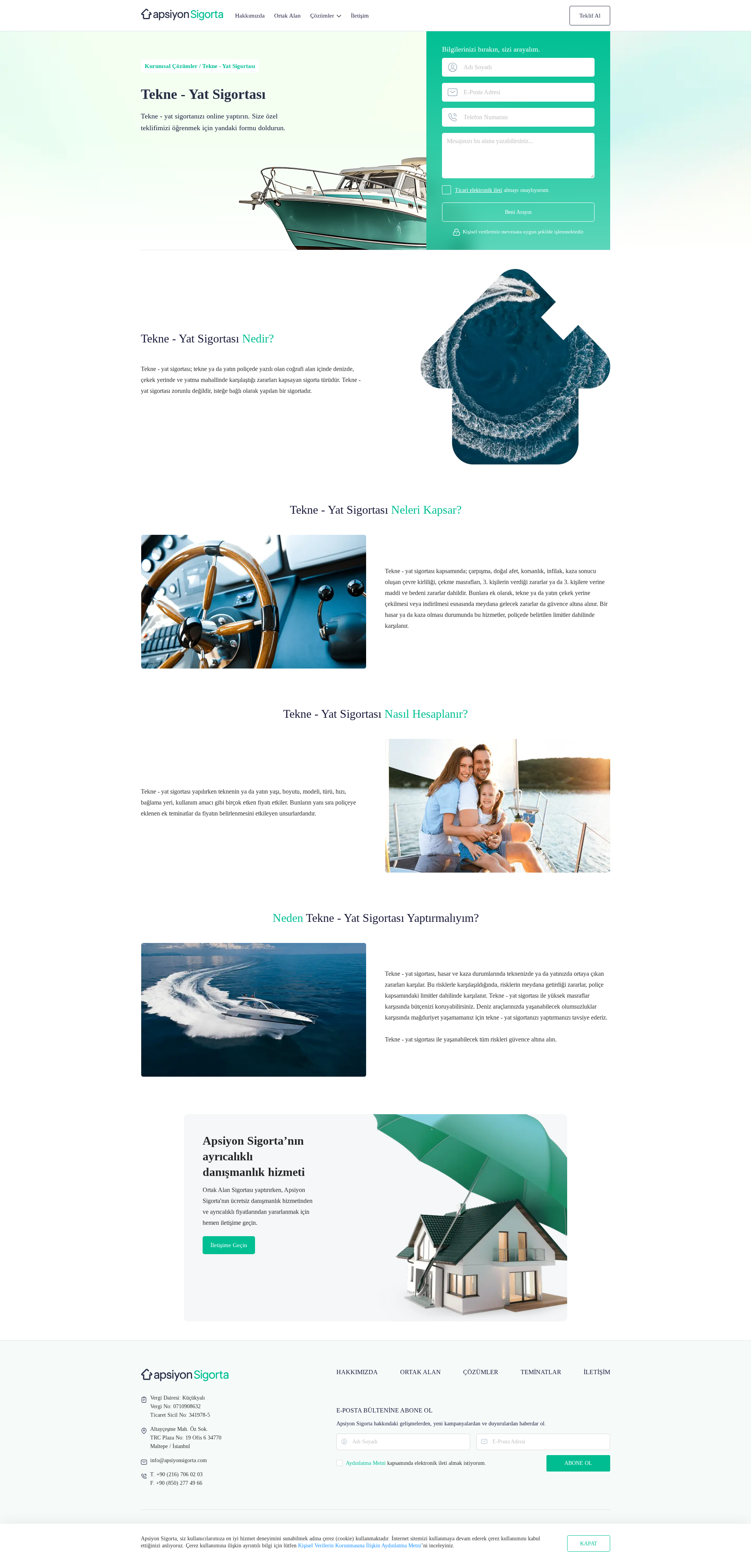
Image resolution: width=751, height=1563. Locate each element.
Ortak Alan (287, 16)
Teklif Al (589, 16)
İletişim (360, 16)
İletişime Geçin (228, 1245)
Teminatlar (541, 1372)
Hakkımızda (250, 16)
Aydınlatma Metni (366, 1463)
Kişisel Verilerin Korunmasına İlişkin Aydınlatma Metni (359, 1546)
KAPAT (588, 1544)
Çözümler (480, 1372)
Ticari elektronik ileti (478, 190)
